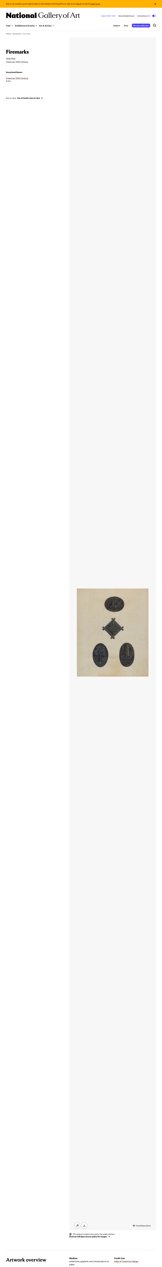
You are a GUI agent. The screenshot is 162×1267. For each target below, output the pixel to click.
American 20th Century (17, 78)
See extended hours (126, 16)
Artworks (17, 33)
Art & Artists (45, 25)
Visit (8, 25)
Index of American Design (126, 1261)
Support (116, 25)
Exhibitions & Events (25, 25)
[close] (155, 4)
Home (8, 33)
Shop (126, 25)
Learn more (95, 3)
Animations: (144, 16)
